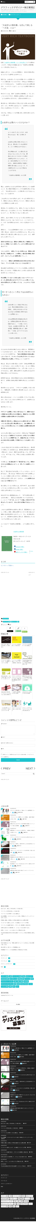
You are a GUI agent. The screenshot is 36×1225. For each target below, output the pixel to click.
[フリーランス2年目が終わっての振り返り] (17, 642)
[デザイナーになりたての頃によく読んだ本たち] (17, 706)
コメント (5, 624)
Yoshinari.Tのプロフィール (7, 995)
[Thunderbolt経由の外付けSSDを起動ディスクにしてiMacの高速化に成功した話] (27, 658)
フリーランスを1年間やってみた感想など (10, 913)
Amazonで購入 (20, 547)
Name (3, 737)
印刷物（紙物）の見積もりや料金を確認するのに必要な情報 (14, 920)
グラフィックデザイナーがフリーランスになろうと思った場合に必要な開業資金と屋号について (16, 679)
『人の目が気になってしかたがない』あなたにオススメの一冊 (6, 709)
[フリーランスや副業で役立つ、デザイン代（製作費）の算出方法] (17, 658)
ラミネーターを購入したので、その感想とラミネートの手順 (6, 661)
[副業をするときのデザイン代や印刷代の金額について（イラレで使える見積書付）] (27, 674)
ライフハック (5, 618)
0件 (11, 31)
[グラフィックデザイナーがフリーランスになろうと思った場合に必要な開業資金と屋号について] (17, 674)
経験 (19, 978)
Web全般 (26, 981)
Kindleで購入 (19, 549)
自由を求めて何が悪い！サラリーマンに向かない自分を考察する (6, 693)
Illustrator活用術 (5, 978)
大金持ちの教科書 (18, 531)
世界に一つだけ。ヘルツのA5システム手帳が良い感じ (13, 930)
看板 (32, 978)
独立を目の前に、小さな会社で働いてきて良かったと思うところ (6, 677)
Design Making (24, 984)
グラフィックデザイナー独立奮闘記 (18, 7)
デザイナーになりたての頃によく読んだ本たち (16, 709)
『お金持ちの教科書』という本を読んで (15, 62)
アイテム (27, 978)
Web (3, 966)
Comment (4, 723)
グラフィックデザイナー (8, 963)
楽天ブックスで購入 (21, 552)
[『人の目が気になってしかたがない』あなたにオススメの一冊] (6, 706)
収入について (14, 621)
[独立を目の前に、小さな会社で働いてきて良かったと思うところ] (6, 674)
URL (3, 748)
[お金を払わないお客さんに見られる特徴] (27, 690)
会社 (18, 984)
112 (17, 812)
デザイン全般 (5, 976)
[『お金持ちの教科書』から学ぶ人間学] (17, 690)
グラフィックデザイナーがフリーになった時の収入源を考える (27, 709)
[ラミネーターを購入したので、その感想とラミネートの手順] (6, 658)
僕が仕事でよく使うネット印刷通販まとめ (10, 947)
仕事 (10, 976)
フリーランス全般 (6, 621)
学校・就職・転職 (18, 981)
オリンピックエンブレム (7, 984)
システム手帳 (5, 986)
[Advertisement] (13, 584)
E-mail (3, 742)
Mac (14, 986)
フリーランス (5, 961)
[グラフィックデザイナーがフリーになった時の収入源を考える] (27, 706)
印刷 (24, 976)
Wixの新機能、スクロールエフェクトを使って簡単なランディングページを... (17, 1137)
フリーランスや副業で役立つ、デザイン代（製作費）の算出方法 (16, 661)
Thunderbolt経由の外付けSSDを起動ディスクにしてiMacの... (13, 1166)
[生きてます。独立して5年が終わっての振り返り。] (6, 642)
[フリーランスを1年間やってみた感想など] (27, 642)
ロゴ (17, 986)
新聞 (10, 986)
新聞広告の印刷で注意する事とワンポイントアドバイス (22, 870)
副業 (23, 978)
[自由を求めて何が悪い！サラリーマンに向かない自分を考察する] (6, 690)
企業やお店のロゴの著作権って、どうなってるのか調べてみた (15, 927)
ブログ (30, 984)
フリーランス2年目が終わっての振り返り (10, 911)
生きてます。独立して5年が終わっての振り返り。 (6, 646)
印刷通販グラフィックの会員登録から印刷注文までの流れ (14, 949)
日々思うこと (13, 978)
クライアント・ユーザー (7, 981)
